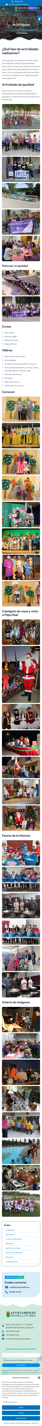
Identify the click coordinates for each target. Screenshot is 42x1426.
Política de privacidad (23, 1423)
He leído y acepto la (17, 1360)
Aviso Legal (34, 1423)
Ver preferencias (21, 1418)
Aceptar (21, 1407)
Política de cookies (9, 1423)
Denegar (21, 1413)
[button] (39, 19)
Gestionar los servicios (10, 1402)
